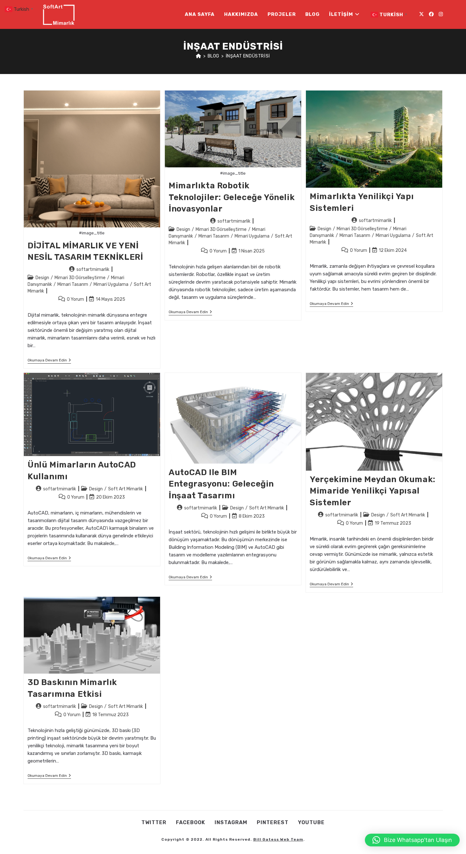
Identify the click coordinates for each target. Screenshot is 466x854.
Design (42, 277)
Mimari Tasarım (72, 284)
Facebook (190, 822)
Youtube (311, 822)
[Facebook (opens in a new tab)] (431, 14)
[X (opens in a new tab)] (421, 14)
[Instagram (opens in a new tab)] (440, 14)
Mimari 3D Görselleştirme (80, 277)
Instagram (231, 822)
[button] (412, 840)
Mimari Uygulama (111, 284)
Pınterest (272, 822)
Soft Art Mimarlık (125, 489)
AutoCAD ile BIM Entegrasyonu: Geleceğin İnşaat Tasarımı (221, 484)
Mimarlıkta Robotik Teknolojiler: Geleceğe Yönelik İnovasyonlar (231, 197)
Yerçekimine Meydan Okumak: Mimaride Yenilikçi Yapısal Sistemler (373, 491)
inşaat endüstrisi (248, 56)
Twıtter (153, 822)
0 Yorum (75, 299)
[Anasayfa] (198, 56)
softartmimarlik (92, 269)
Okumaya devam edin (49, 360)
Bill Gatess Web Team (278, 839)
